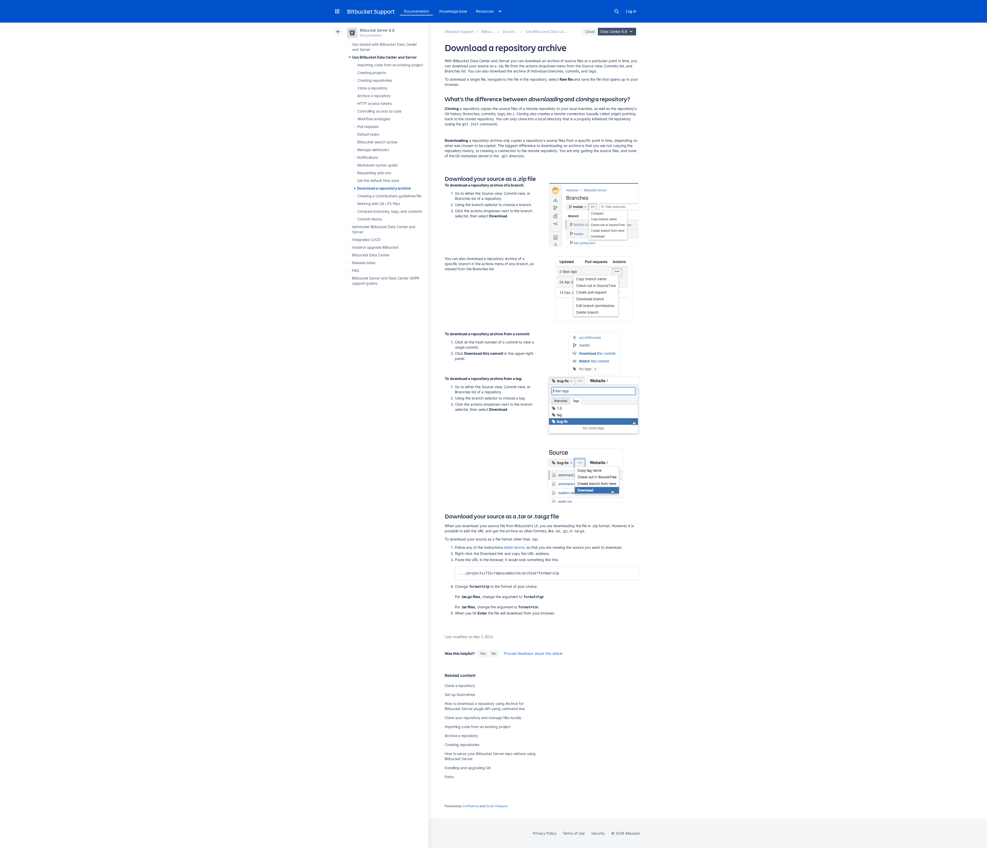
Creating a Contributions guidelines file (389, 196)
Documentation (416, 11)
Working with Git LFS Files (378, 203)
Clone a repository (372, 88)
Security (598, 833)
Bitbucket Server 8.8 (377, 30)
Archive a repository (374, 96)
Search (617, 11)
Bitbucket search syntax (377, 142)
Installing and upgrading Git (468, 768)
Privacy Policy (544, 833)
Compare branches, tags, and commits (389, 211)
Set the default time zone (378, 180)
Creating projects (371, 72)
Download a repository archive (384, 188)
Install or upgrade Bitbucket (375, 247)
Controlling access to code (379, 111)
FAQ (355, 270)
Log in (631, 11)
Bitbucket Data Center (370, 255)
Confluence (470, 806)
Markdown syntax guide (377, 165)
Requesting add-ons (374, 173)
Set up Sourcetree (460, 694)
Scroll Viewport (496, 806)
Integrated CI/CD (366, 239)
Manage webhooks (373, 149)
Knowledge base (453, 11)
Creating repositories (374, 80)
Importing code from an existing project (390, 65)
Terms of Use (573, 833)
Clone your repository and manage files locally (483, 717)
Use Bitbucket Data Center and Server (384, 57)
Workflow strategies (373, 119)
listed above (514, 547)
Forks (449, 777)
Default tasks (368, 134)
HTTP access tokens (374, 103)
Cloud (590, 31)
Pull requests (368, 126)
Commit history (369, 219)
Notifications (367, 157)
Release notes (363, 262)
